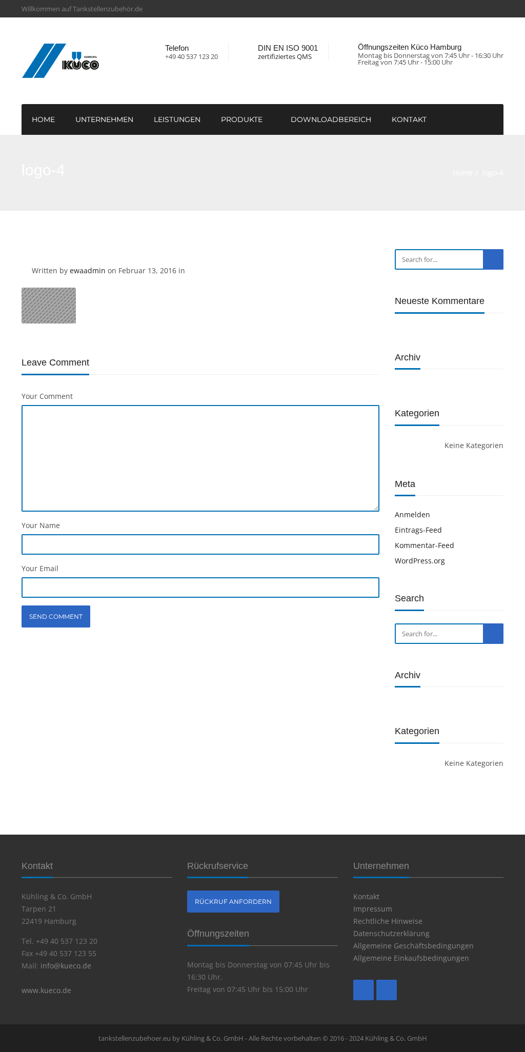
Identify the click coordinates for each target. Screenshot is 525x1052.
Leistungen (177, 119)
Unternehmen (104, 119)
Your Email (40, 568)
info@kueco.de (66, 965)
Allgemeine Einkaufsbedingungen (411, 958)
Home (43, 119)
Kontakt (409, 119)
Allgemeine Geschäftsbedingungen (413, 945)
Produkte (243, 119)
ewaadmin (88, 270)
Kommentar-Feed (424, 545)
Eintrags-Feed (418, 530)
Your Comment (47, 396)
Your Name (41, 525)
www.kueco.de (46, 990)
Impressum (372, 909)
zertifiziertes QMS (285, 56)
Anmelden (412, 514)
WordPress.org (420, 560)
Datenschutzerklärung (391, 933)
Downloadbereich (331, 119)
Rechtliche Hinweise (387, 921)
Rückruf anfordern (233, 901)
